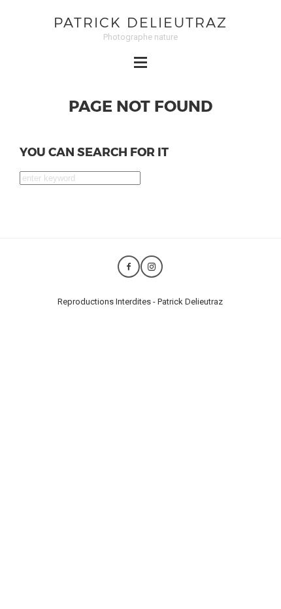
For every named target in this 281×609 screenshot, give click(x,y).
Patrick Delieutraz (140, 22)
